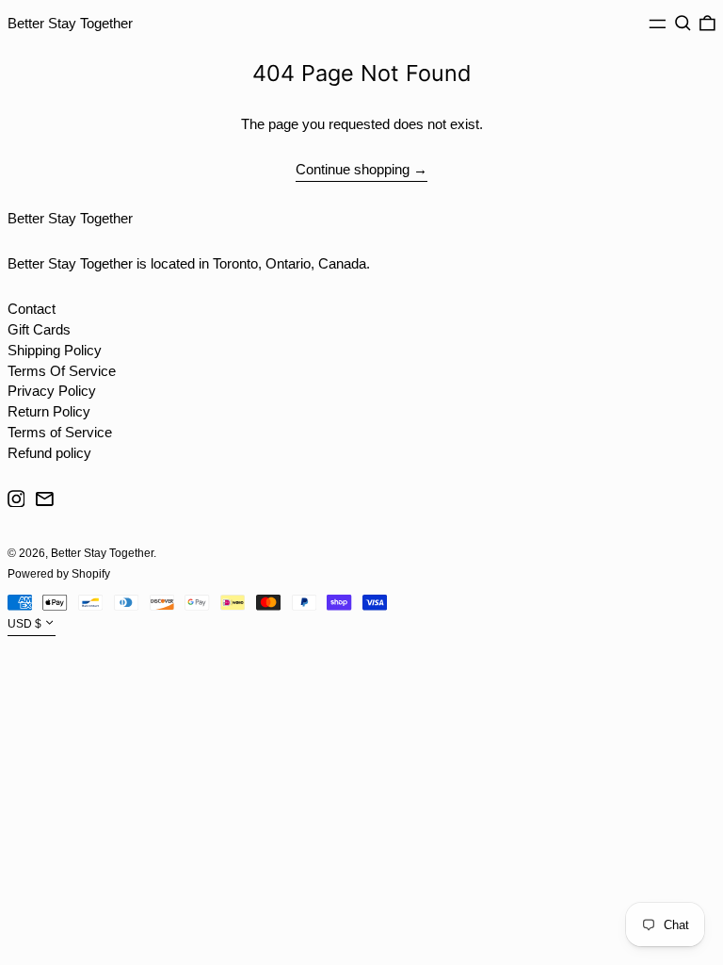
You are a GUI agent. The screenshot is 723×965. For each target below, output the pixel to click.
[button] (683, 24)
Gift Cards (39, 329)
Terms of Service (60, 432)
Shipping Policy (55, 350)
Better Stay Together (70, 23)
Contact (32, 309)
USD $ (24, 624)
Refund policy (49, 453)
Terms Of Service (62, 371)
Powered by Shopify (59, 574)
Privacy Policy (52, 391)
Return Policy (49, 411)
